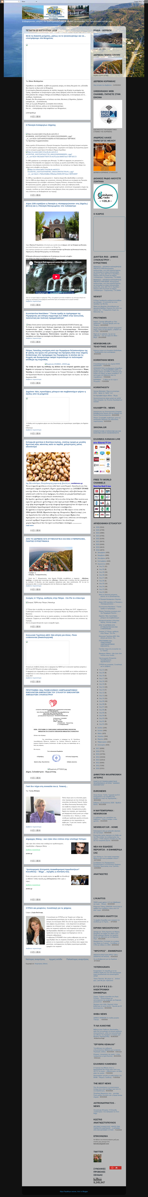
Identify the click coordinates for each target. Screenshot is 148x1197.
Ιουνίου (100, 730)
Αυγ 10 (102, 698)
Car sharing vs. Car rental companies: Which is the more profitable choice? (107, 857)
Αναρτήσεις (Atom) (41, 964)
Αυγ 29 (102, 572)
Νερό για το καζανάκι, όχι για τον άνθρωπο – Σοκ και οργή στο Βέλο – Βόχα (106, 335)
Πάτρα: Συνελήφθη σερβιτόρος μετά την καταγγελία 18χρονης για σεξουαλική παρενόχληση (107, 419)
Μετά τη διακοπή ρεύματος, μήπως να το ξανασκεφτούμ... (110, 595)
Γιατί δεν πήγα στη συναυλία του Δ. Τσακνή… (47, 786)
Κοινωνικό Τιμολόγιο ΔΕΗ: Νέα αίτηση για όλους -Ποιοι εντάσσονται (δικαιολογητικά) (51, 636)
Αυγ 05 (102, 713)
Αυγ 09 (102, 701)
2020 (98, 544)
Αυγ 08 (102, 704)
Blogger (85, 1191)
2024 (98, 533)
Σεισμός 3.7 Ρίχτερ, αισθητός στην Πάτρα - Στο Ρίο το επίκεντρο (55, 598)
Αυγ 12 (102, 692)
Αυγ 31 (102, 566)
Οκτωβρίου (102, 558)
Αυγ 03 (102, 718)
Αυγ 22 (102, 592)
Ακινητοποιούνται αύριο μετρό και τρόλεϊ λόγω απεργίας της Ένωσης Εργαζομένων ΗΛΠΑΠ (108, 399)
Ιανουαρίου (102, 745)
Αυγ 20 (102, 673)
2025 (98, 530)
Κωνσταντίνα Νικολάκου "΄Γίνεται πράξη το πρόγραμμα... (110, 607)
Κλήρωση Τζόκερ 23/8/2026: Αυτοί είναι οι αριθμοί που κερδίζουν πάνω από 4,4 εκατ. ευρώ (108, 908)
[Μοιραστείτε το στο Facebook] (37, 116)
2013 (98, 760)
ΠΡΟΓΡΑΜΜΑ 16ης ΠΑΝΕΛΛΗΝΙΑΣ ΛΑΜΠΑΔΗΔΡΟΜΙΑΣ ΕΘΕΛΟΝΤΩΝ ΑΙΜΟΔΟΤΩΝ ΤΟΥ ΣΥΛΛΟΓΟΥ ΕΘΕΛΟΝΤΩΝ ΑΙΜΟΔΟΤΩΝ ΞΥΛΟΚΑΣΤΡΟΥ (52, 692)
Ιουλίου (100, 728)
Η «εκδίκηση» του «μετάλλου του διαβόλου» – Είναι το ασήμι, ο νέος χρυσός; (105, 819)
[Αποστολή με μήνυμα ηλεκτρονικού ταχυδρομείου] (31, 116)
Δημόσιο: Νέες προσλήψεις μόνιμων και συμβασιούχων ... (110, 616)
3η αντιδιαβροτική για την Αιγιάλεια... (106, 959)
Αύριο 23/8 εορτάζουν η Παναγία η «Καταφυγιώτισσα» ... (110, 603)
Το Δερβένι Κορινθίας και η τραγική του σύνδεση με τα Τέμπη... (107, 921)
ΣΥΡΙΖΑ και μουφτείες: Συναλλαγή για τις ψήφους (48, 908)
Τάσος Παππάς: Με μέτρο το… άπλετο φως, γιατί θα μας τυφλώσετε (107, 979)
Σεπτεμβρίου (102, 561)
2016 (98, 751)
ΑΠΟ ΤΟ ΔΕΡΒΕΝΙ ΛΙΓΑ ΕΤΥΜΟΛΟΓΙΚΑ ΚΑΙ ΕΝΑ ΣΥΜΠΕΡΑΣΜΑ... (108, 626)
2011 (98, 765)
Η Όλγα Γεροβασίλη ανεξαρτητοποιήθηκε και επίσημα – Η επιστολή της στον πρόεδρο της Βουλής (107, 302)
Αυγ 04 (102, 715)
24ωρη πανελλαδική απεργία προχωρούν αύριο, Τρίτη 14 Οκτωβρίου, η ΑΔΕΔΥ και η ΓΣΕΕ (108, 329)
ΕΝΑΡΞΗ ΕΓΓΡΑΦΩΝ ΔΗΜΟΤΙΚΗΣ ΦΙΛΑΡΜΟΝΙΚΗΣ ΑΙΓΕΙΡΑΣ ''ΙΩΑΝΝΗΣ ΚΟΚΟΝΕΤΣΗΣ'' (107, 783)
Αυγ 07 (102, 707)
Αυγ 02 (102, 721)
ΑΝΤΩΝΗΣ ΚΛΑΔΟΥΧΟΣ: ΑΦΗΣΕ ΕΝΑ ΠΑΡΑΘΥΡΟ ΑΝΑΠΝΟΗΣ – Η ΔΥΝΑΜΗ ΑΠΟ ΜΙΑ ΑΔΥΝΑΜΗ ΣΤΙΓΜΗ (107, 1128)
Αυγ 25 (102, 583)
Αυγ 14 (102, 687)
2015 (98, 754)
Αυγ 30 (102, 569)
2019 (98, 547)
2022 (98, 538)
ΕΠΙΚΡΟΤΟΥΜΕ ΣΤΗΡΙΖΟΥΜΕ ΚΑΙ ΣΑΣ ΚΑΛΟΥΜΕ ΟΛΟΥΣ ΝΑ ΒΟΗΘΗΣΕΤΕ (107, 432)
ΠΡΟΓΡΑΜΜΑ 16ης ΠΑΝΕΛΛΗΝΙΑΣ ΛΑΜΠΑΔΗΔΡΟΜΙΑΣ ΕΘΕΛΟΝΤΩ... (107, 643)
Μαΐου (100, 733)
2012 (98, 762)
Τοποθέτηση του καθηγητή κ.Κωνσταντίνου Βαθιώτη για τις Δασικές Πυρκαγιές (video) (107, 1050)
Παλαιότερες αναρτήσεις (77, 959)
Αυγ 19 (102, 675)
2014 (98, 757)
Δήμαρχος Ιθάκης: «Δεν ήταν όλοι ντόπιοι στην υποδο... (110, 654)
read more (30, 525)
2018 (98, 550)
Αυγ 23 (102, 589)
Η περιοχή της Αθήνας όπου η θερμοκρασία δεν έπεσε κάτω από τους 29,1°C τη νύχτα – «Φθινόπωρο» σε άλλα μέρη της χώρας (108, 1070)
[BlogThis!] (33, 116)
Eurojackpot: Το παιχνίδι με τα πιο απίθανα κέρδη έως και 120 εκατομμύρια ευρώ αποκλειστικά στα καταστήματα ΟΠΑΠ (107, 973)
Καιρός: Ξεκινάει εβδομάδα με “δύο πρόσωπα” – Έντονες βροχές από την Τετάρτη (107, 323)
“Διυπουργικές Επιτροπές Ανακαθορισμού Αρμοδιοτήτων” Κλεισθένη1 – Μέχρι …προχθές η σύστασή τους (52, 870)
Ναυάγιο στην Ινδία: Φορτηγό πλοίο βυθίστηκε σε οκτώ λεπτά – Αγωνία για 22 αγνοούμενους (108, 1006)
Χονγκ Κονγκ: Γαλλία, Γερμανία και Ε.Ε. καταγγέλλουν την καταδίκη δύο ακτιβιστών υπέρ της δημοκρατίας (107, 796)
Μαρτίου (101, 739)
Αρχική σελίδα (55, 959)
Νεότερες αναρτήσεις (35, 959)
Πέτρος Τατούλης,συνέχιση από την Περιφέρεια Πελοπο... (110, 612)
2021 (98, 541)
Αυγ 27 (102, 578)
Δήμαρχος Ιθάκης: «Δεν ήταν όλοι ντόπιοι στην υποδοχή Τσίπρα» (56, 839)
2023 (98, 536)
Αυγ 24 (102, 586)
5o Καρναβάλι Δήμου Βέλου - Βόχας (106, 395)
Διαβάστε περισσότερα (33, 301)
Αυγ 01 (102, 724)
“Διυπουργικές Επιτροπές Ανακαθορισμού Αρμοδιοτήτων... (107, 659)
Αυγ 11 (101, 695)
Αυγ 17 (102, 678)
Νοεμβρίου (101, 555)
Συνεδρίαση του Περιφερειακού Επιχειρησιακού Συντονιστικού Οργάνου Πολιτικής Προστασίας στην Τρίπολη (107, 864)
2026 (98, 527)
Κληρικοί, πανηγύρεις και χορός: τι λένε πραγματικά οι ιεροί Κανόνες (107, 1055)
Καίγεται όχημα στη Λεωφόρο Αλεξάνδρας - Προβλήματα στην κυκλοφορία (108, 351)
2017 (98, 748)
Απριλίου (101, 736)
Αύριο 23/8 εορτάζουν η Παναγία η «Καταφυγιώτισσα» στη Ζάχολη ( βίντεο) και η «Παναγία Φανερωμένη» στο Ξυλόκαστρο (57, 205)
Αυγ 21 (102, 670)
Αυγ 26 (102, 581)
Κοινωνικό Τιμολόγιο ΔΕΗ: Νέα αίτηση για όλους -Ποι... (109, 637)
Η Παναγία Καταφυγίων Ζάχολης (41, 125)
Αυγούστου (102, 564)
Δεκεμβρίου (102, 552)
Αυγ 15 (102, 684)
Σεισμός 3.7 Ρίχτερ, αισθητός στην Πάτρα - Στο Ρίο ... (109, 632)
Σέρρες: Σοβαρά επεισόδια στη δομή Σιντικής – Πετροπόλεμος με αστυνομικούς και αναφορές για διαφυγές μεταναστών (107, 999)
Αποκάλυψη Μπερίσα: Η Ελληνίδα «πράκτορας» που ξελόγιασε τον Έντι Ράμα (106, 1111)
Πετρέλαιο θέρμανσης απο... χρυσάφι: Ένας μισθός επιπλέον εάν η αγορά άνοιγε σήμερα (108, 1095)
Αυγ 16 (102, 681)
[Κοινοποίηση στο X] (35, 116)
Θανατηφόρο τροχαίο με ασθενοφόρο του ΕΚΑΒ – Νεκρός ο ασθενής (108, 1076)
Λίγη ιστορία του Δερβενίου (103, 85)
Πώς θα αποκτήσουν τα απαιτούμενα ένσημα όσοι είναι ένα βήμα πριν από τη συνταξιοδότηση (107, 1089)
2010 (98, 768)
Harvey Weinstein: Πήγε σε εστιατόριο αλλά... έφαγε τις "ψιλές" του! (106, 392)
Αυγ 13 (102, 690)
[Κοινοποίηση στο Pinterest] (39, 116)
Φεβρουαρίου (102, 742)
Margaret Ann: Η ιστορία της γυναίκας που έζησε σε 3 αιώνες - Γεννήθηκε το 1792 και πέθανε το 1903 (106, 943)
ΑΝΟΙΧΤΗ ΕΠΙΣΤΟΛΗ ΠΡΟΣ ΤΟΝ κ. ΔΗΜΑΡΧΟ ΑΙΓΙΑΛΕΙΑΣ (106, 955)
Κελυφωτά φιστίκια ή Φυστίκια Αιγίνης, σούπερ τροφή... (109, 621)
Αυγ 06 (102, 710)
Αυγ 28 (102, 575)
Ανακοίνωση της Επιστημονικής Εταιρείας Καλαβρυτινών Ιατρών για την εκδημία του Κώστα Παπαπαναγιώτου (108, 413)
